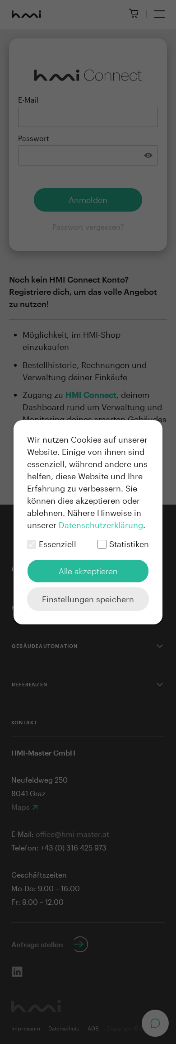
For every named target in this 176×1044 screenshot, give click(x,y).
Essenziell (57, 544)
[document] (88, 522)
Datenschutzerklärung (101, 525)
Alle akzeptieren (88, 571)
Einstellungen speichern (88, 599)
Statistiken (129, 544)
